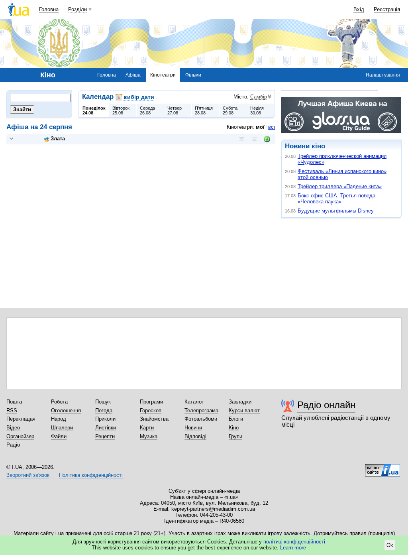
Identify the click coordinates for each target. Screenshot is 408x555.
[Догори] (254, 139)
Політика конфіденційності (91, 475)
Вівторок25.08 (120, 110)
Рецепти (105, 436)
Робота (59, 402)
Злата (58, 139)
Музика (148, 436)
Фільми (193, 75)
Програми (151, 402)
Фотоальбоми (200, 419)
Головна (49, 9)
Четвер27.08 (174, 110)
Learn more (293, 548)
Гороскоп (150, 410)
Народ (58, 419)
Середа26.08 (147, 110)
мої (260, 127)
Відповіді (195, 436)
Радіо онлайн (326, 405)
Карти (147, 428)
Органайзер (20, 436)
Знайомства (154, 419)
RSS (11, 410)
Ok (389, 545)
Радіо (13, 445)
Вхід (358, 9)
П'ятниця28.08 (204, 110)
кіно (318, 146)
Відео (13, 428)
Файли (59, 436)
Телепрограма (201, 410)
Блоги (236, 419)
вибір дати (139, 97)
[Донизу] (241, 139)
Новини (193, 428)
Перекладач (20, 419)
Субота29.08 (230, 110)
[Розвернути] (11, 139)
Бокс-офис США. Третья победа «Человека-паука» (336, 199)
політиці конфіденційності (294, 542)
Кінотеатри (163, 75)
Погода (103, 410)
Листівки (105, 428)
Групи (235, 436)
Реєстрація (387, 9)
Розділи (77, 9)
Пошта (14, 402)
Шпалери (62, 428)
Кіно (234, 428)
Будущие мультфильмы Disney (336, 211)
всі (271, 127)
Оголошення (66, 410)
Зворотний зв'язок (27, 475)
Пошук (103, 402)
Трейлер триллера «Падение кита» (340, 186)
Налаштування (383, 75)
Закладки (240, 402)
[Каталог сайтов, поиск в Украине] (382, 467)
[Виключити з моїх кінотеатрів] (267, 139)
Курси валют (244, 410)
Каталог (194, 402)
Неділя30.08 (257, 110)
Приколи (105, 419)
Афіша (133, 75)
